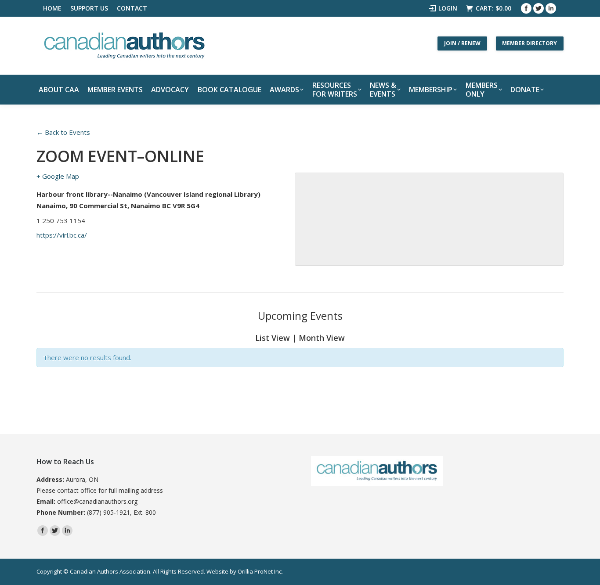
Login (447, 8)
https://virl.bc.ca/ (61, 235)
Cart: (493, 8)
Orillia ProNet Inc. (260, 571)
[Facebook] (526, 8)
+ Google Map (57, 176)
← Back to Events (63, 132)
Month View (322, 337)
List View (272, 337)
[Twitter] (538, 8)
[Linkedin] (551, 8)
